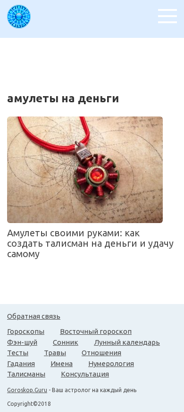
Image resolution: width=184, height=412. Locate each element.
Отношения (101, 353)
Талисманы (26, 374)
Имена (61, 363)
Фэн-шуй (22, 342)
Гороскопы (25, 331)
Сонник (65, 342)
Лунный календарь (127, 342)
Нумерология (111, 363)
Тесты (17, 353)
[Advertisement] (95, 61)
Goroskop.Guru (27, 390)
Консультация (85, 374)
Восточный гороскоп (96, 331)
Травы (55, 353)
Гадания (21, 363)
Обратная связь (33, 316)
